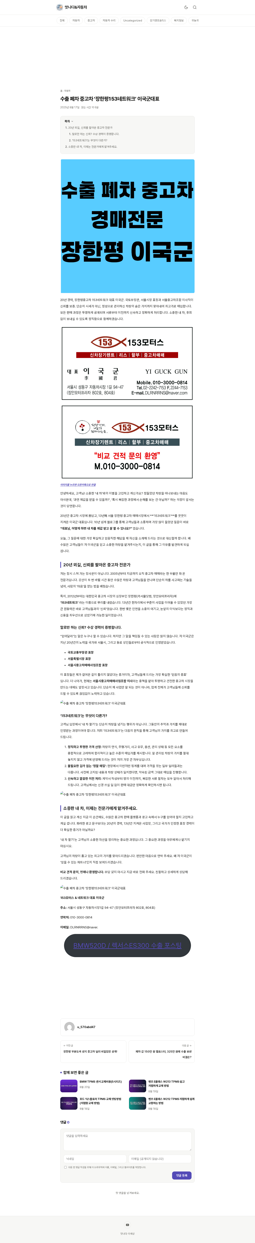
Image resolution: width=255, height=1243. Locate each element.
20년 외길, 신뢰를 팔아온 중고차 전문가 (90, 127)
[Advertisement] (127, 56)
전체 (62, 20)
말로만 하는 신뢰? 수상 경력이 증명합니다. (95, 134)
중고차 (91, 20)
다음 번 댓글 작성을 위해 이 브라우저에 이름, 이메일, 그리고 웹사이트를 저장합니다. (107, 1167)
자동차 (76, 20)
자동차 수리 (109, 20)
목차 (67, 121)
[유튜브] (127, 1224)
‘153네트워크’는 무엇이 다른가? (89, 140)
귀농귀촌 (196, 20)
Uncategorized (132, 20)
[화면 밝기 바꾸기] (186, 7)
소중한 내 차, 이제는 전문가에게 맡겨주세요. (92, 146)
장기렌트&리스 (158, 20)
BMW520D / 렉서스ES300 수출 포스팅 (127, 945)
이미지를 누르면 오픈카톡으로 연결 (78, 484)
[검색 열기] (194, 7)
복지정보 (179, 20)
